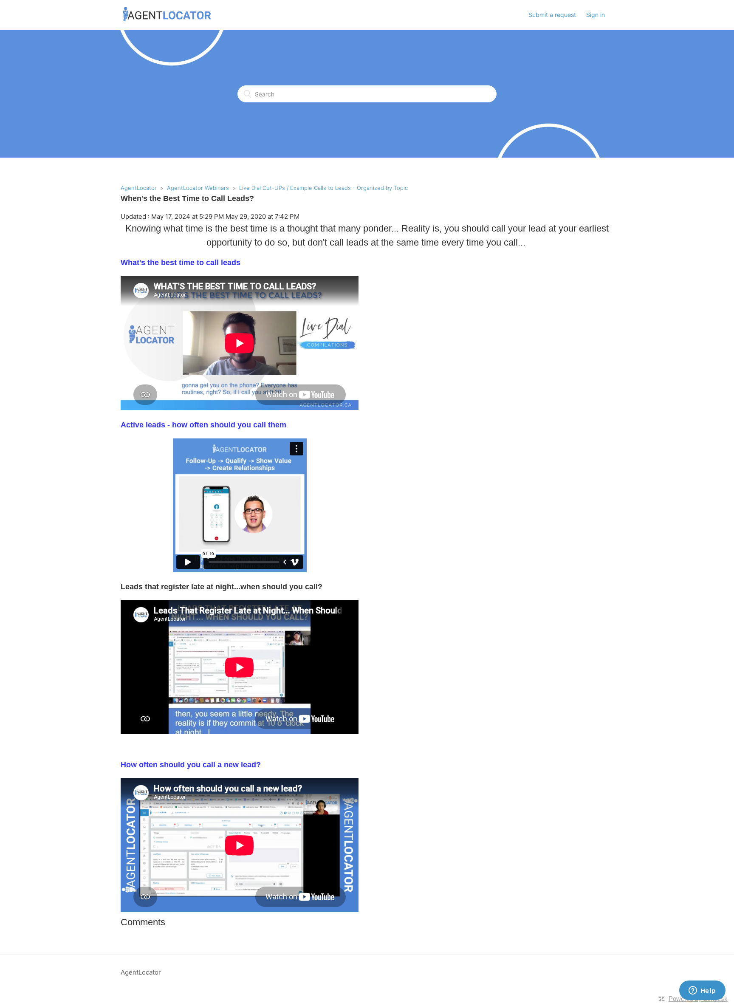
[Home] (167, 19)
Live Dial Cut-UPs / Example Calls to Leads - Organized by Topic (323, 187)
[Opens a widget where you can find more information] (702, 991)
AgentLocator (139, 187)
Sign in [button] (595, 14)
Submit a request (552, 14)
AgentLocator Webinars (198, 187)
